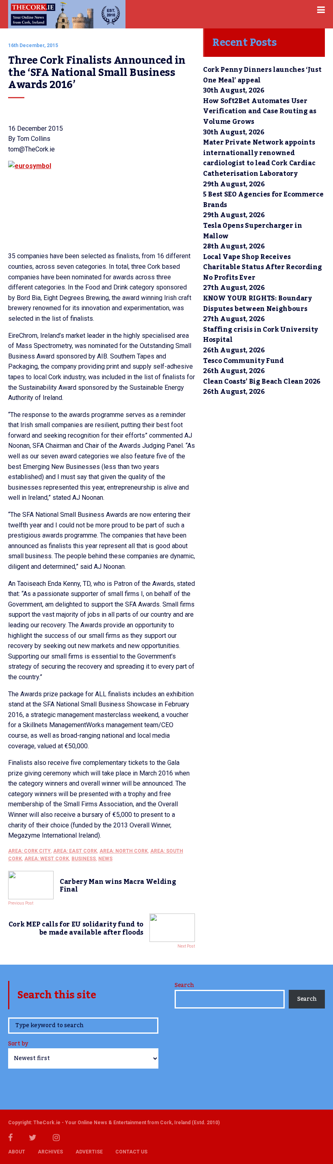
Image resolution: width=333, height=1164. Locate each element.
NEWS (105, 859)
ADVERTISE (89, 1152)
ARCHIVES (50, 1152)
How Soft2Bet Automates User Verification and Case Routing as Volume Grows (259, 111)
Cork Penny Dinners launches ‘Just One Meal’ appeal (262, 75)
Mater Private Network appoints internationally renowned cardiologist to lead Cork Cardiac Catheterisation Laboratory (259, 158)
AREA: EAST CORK (75, 851)
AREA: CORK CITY (29, 851)
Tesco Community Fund (243, 360)
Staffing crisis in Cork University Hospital (260, 335)
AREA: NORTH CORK (123, 851)
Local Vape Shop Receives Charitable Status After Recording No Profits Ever (262, 267)
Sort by (18, 1044)
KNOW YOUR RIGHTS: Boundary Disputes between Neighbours (257, 303)
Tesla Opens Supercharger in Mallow (252, 231)
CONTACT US (131, 1152)
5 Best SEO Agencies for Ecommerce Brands (263, 200)
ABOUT (16, 1152)
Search (184, 985)
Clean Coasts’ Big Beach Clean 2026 (261, 381)
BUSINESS (83, 859)
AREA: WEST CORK (46, 859)
